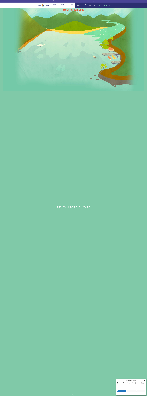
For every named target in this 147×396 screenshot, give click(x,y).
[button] (144, 380)
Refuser (131, 391)
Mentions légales (128, 393)
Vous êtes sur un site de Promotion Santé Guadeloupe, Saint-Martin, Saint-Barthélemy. (74, 1)
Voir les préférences (141, 391)
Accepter (122, 391)
